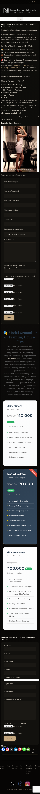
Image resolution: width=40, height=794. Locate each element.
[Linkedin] (16, 749)
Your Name (8, 646)
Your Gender (8, 662)
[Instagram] (7, 749)
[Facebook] (3, 749)
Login (29, 2)
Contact (36, 2)
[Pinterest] (20, 749)
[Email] (28, 749)
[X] (11, 749)
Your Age (7, 654)
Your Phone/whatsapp (12, 677)
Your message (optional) (12, 699)
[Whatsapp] (24, 749)
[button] (4, 149)
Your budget (8, 691)
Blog (8, 766)
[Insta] (27, 787)
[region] (20, 150)
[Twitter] (12, 787)
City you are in (9, 684)
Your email (7, 669)
